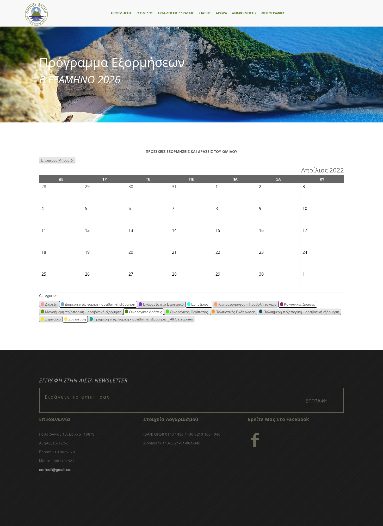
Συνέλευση (77, 319)
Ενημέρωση (201, 304)
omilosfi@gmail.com (56, 469)
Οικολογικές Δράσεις (145, 312)
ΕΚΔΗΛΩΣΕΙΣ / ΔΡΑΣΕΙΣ (176, 13)
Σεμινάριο (53, 319)
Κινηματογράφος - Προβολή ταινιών (247, 304)
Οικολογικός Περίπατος (189, 312)
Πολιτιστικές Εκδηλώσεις (235, 312)
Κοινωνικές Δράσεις (300, 304)
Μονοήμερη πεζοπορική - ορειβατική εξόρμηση (83, 312)
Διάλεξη (51, 304)
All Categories (181, 319)
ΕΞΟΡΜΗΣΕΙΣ (121, 13)
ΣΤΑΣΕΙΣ (205, 13)
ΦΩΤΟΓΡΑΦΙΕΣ (273, 13)
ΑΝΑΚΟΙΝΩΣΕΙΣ (244, 13)
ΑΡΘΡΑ (221, 13)
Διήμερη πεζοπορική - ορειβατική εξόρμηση (100, 304)
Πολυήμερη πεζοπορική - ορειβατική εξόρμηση (301, 312)
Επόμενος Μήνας (55, 160)
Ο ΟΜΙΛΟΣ (145, 13)
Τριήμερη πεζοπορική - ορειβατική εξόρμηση (130, 319)
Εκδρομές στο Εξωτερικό (163, 304)
